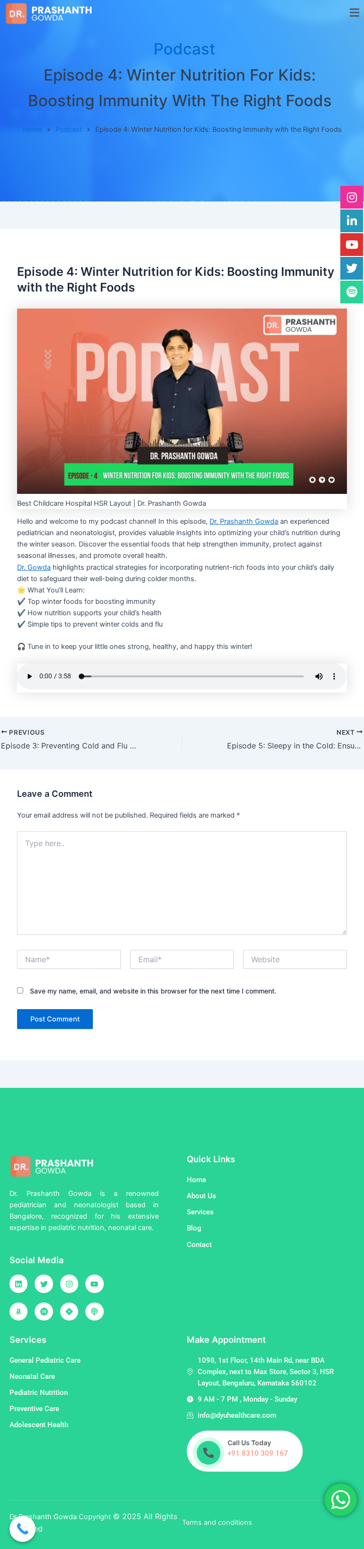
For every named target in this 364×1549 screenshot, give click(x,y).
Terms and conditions (217, 1522)
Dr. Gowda (34, 567)
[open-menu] (354, 13)
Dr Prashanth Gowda (44, 1517)
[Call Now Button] (22, 1529)
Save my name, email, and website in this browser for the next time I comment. (153, 991)
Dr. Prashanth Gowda (243, 521)
